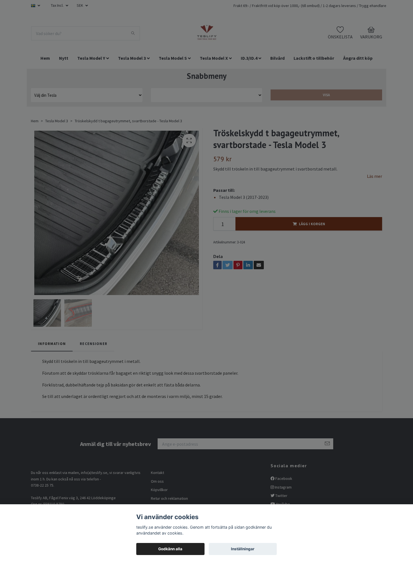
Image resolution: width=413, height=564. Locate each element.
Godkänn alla (170, 549)
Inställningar (243, 549)
